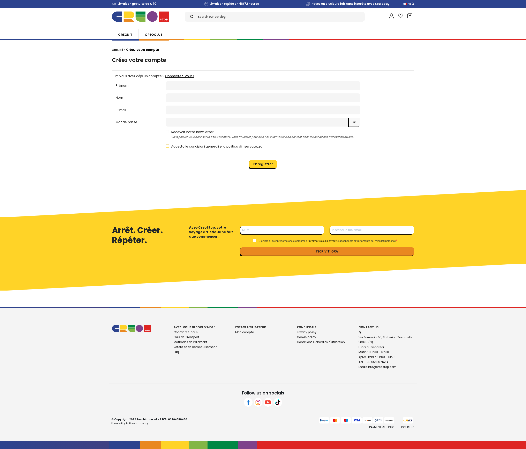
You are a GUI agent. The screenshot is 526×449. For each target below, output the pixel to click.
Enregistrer (263, 164)
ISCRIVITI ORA (327, 251)
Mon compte (244, 332)
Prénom (121, 85)
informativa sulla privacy (323, 240)
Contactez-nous (186, 332)
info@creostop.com (382, 367)
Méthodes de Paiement (190, 342)
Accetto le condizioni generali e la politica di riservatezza (216, 146)
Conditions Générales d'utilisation (321, 342)
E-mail (120, 110)
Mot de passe (126, 122)
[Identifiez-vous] (391, 16)
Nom (119, 97)
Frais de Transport (186, 337)
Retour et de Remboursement (195, 347)
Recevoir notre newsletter (262, 134)
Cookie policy (306, 337)
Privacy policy (306, 332)
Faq (176, 352)
